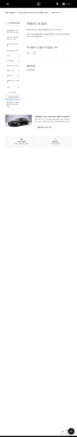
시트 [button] (8, 56)
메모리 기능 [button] (10, 70)
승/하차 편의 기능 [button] (12, 66)
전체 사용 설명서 (10, 12)
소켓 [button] (8, 87)
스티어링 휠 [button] (10, 61)
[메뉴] (7, 4)
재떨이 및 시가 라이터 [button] (12, 81)
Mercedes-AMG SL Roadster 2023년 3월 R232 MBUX (33, 12)
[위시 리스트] (57, 3)
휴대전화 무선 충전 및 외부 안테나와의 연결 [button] (12, 104)
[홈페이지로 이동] (38, 4)
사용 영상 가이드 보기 (44, 127)
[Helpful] (28, 53)
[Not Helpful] (34, 53)
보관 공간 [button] (9, 75)
